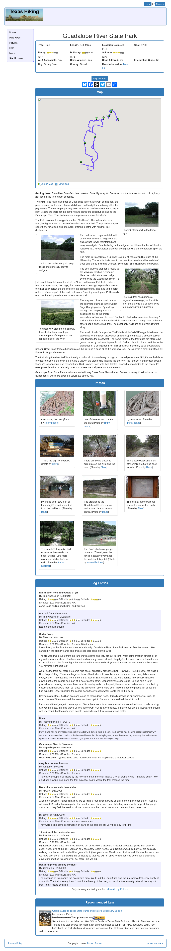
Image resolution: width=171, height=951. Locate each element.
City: (40, 64)
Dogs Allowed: (110, 60)
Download (63, 183)
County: (74, 64)
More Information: (112, 64)
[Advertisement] (104, 16)
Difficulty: (75, 52)
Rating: (42, 52)
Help (11, 48)
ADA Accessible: (47, 60)
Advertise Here (155, 943)
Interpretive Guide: (145, 60)
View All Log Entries (117, 889)
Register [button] (160, 4)
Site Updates (16, 58)
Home (12, 32)
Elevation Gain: (111, 45)
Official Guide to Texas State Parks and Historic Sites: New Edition (87, 910)
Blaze (55, 463)
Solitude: (107, 52)
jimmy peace (51, 422)
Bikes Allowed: (78, 60)
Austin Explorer (95, 562)
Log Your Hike (99, 78)
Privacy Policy (15, 943)
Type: (41, 45)
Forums (13, 42)
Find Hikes (15, 37)
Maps (12, 53)
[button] (81, 163)
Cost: (137, 45)
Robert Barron (94, 943)
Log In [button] (147, 4)
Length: (74, 45)
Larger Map (47, 183)
